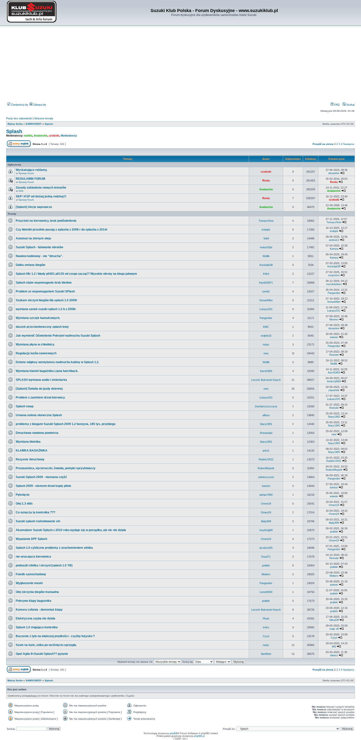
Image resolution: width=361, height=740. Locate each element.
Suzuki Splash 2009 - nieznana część (41, 477)
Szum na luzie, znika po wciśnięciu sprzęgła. (46, 645)
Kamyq (334, 248)
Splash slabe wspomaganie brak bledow (43, 282)
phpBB (174, 733)
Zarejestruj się (19, 104)
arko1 (266, 450)
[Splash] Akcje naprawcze (34, 207)
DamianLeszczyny (266, 406)
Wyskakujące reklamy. (31, 170)
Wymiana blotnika (28, 441)
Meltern (266, 574)
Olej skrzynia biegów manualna (37, 592)
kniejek (266, 229)
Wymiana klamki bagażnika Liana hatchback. (47, 371)
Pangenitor (334, 292)
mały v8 (334, 628)
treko (266, 627)
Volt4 (266, 238)
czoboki (54, 135)
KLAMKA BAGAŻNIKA (31, 450)
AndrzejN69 (334, 381)
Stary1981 (334, 416)
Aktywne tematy (43, 118)
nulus (266, 344)
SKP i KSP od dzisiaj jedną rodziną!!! (41, 196)
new (266, 353)
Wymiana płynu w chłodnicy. (35, 344)
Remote (334, 354)
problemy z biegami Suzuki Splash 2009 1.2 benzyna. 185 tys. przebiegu (65, 424)
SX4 (20, 191)
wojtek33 (266, 335)
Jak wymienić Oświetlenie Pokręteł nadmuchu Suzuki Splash (58, 335)
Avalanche (40, 135)
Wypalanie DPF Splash (31, 539)
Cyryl (266, 636)
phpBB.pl (199, 736)
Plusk (266, 618)
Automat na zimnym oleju (33, 238)
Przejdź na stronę (323, 144)
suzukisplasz (334, 284)
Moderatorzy (69, 135)
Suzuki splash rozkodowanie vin (38, 521)
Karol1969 (266, 371)
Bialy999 (266, 521)
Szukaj (350, 104)
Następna (348, 144)
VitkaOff (334, 619)
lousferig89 (266, 530)
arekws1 (334, 239)
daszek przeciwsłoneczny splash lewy (42, 327)
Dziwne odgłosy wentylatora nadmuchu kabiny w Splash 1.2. (57, 362)
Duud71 (266, 556)
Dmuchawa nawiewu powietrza (37, 433)
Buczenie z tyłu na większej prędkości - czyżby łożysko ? (55, 636)
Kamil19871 (266, 282)
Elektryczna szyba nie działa (35, 618)
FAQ (336, 104)
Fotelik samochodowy (31, 574)
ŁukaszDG (266, 309)
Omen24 (266, 503)
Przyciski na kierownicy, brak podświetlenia (46, 220)
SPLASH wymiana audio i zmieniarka (41, 380)
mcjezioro (334, 275)
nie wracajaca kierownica (33, 556)
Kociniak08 (266, 264)
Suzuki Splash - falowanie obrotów (39, 247)
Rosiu (266, 180)
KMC (266, 326)
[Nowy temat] (19, 146)
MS (334, 646)
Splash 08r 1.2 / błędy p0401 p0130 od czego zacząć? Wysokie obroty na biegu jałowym (76, 273)
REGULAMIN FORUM (30, 178)
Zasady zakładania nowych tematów (41, 187)
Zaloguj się (39, 104)
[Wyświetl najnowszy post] (342, 173)
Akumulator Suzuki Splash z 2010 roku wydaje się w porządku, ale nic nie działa (71, 530)
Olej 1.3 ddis (24, 503)
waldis (28, 135)
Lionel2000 (266, 591)
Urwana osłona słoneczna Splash (39, 415)
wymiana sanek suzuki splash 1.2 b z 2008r (46, 309)
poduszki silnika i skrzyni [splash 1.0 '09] (44, 565)
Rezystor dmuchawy (30, 459)
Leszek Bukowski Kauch (266, 379)
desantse (333, 173)
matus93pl (266, 247)
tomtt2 (266, 291)
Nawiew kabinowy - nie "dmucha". (39, 256)
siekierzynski (266, 477)
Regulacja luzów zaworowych (36, 353)
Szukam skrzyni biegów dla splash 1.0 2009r (46, 300)
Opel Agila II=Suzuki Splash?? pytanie (42, 654)
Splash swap (24, 406)
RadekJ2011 (266, 459)
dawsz (334, 655)
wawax (334, 337)
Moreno (333, 319)
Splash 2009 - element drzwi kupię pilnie (43, 486)
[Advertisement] (180, 65)
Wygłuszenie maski (29, 583)
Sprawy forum (26, 173)
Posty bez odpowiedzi (19, 118)
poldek (334, 531)
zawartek (333, 390)
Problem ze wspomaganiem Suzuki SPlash (45, 291)
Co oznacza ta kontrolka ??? (35, 512)
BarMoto (266, 653)
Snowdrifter (266, 300)
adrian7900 (266, 494)
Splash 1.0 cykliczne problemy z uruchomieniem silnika (54, 547)
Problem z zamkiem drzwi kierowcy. (40, 397)
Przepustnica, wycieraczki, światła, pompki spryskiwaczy (56, 468)
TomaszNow (266, 220)
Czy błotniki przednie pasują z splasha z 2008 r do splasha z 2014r (62, 229)
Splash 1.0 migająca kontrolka (37, 627)
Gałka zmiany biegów (30, 265)
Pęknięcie (22, 494)
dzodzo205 (266, 547)
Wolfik (266, 256)
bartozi (266, 485)
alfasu (266, 415)
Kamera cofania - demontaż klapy (39, 609)
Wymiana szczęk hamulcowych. (38, 318)
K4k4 (266, 273)
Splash (14, 131)
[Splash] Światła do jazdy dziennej (39, 388)
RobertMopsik (266, 468)
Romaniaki (266, 432)
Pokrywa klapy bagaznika (33, 601)
